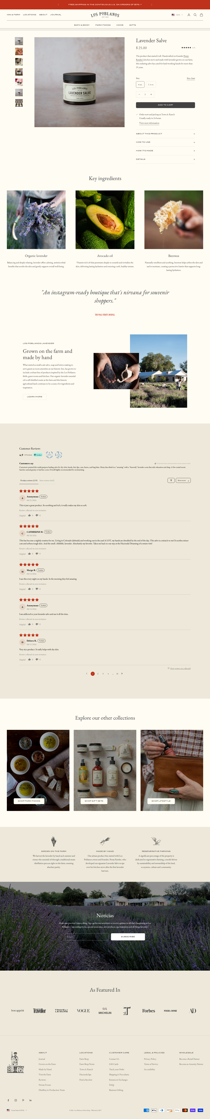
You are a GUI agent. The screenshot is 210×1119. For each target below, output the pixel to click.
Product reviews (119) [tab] (28, 480)
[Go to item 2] (19, 51)
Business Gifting (116, 1089)
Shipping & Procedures (119, 1074)
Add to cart (165, 105)
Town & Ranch (86, 1069)
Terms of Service (151, 1064)
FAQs (111, 1084)
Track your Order (116, 1069)
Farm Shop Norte (86, 1064)
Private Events (45, 1084)
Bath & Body (82, 25)
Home (120, 25)
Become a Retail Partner (189, 1058)
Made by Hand (45, 1069)
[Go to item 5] (19, 82)
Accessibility (149, 1069)
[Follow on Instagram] (15, 1100)
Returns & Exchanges (118, 1079)
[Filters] (171, 480)
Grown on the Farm (47, 1064)
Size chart (191, 78)
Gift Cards (113, 1064)
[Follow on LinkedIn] (30, 1100)
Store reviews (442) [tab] (47, 480)
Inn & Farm (13, 15)
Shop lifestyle (161, 801)
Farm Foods (103, 25)
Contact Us (114, 1058)
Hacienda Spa (85, 1074)
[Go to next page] (122, 674)
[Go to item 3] (19, 62)
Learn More (34, 397)
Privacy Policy (150, 1058)
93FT (99, 1110)
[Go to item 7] (19, 103)
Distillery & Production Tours (52, 1089)
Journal (55, 15)
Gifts (132, 25)
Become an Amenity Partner (191, 1064)
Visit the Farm (45, 1074)
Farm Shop (84, 1058)
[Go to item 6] (19, 93)
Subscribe (128, 937)
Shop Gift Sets (94, 801)
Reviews (42, 1079)
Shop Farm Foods (29, 801)
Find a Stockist (85, 1079)
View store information (149, 122)
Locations (29, 15)
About (43, 15)
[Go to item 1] (19, 41)
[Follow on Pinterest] (23, 1100)
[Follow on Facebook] (8, 1100)
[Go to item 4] (19, 72)
